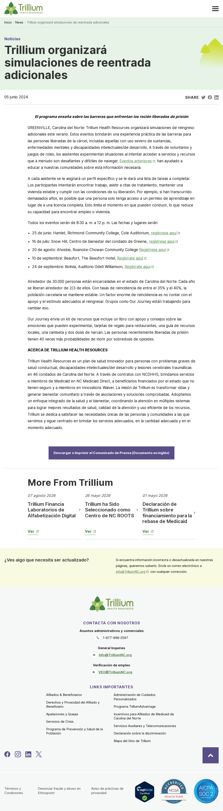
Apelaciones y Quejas (62, 714)
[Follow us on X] (39, 754)
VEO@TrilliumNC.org (115, 672)
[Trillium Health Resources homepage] (23, 9)
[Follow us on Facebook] (7, 754)
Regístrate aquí (132, 258)
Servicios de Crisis (60, 721)
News (19, 22)
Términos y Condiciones (13, 790)
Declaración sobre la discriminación (140, 733)
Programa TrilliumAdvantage (135, 706)
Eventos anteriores (138, 161)
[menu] (215, 8)
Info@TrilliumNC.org (115, 655)
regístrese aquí (166, 233)
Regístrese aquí (154, 250)
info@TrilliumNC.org (132, 572)
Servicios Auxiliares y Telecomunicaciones (145, 726)
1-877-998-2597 (115, 638)
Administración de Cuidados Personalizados (134, 697)
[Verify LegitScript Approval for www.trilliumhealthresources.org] (144, 791)
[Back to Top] (211, 755)
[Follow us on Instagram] (18, 754)
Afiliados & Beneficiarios (64, 695)
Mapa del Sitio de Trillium (132, 741)
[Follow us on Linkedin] (28, 754)
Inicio (8, 22)
